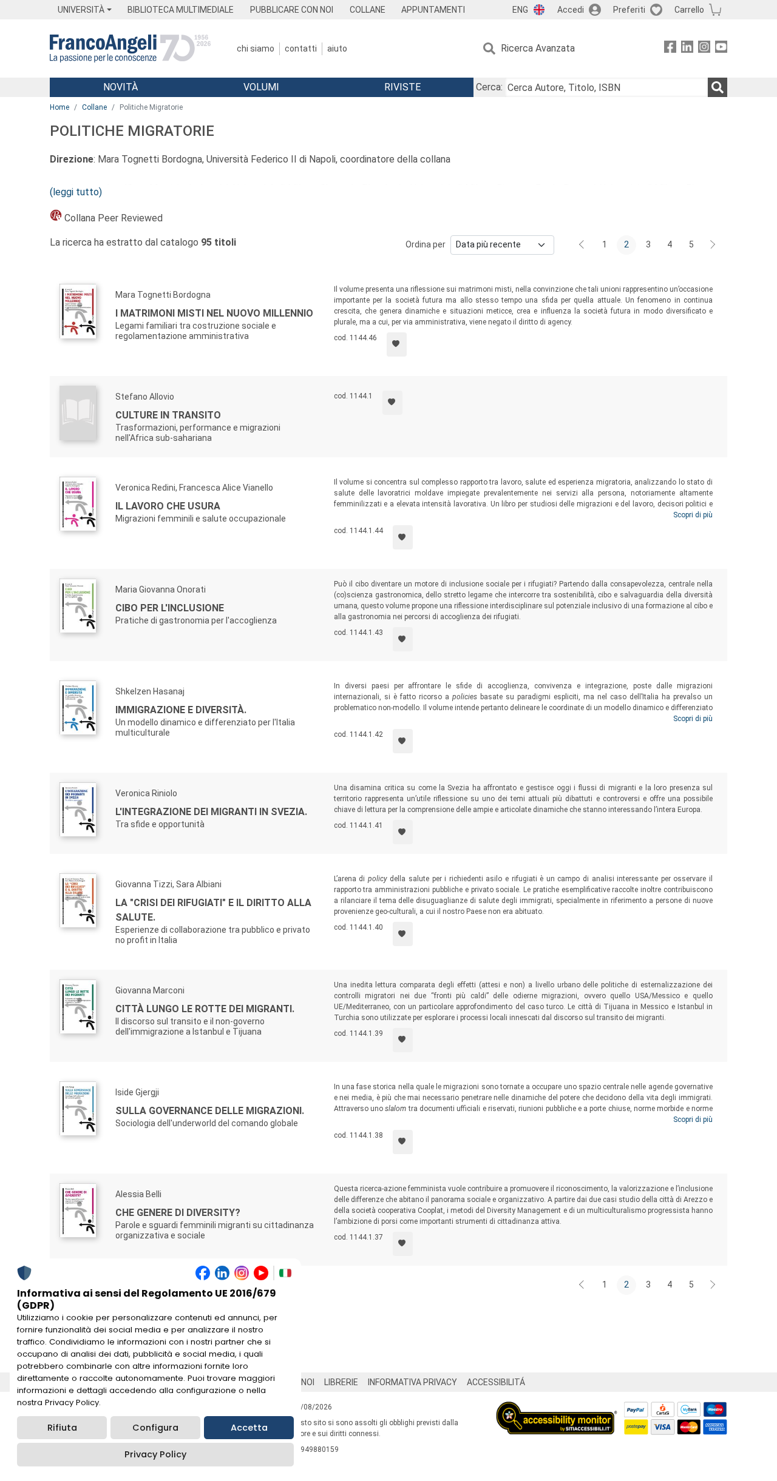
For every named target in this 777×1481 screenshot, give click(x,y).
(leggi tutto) (76, 192)
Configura (155, 1428)
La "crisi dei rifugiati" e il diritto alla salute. (213, 910)
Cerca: (489, 87)
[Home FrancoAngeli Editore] (130, 48)
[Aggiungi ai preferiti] (397, 344)
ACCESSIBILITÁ (496, 1382)
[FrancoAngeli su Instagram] (704, 49)
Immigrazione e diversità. (180, 710)
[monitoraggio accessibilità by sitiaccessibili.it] (556, 1408)
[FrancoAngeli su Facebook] (670, 49)
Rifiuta (62, 1428)
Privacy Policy (155, 1454)
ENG (520, 10)
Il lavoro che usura (167, 506)
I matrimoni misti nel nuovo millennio (214, 313)
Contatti (301, 48)
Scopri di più (693, 515)
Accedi (570, 10)
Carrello (689, 10)
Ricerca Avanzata (538, 48)
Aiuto (337, 48)
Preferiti (629, 10)
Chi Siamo (255, 48)
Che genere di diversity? (177, 1212)
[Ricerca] (717, 87)
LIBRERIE (341, 1382)
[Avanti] (713, 245)
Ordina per (425, 244)
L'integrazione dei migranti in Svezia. (211, 812)
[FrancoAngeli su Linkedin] (687, 49)
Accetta (249, 1428)
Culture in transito (168, 415)
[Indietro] (582, 245)
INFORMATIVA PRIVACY (412, 1382)
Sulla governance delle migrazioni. (209, 1111)
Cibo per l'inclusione (169, 608)
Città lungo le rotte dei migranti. (204, 1009)
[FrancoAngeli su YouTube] (721, 49)
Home (59, 107)
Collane (94, 107)
